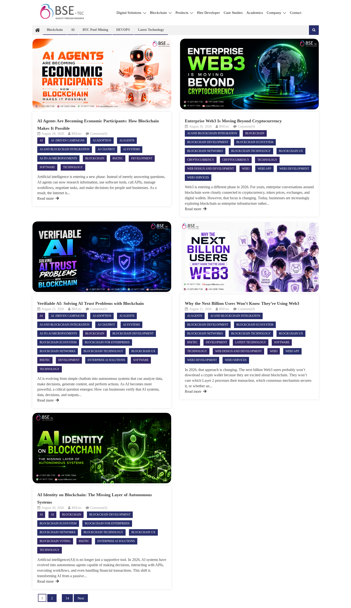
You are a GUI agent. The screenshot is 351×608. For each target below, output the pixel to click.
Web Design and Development (210, 168)
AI (72, 30)
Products (182, 13)
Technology (73, 167)
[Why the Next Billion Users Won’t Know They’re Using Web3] (249, 256)
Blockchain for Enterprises (107, 342)
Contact (295, 13)
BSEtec (77, 133)
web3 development (294, 168)
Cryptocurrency (200, 159)
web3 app (264, 168)
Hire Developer (208, 13)
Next (81, 598)
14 (67, 598)
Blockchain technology (251, 151)
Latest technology (151, 30)
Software (47, 167)
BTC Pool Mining (95, 30)
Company (274, 13)
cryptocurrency (235, 159)
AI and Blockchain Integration (65, 149)
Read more (45, 198)
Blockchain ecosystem (254, 142)
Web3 (246, 168)
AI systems (131, 149)
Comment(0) (98, 133)
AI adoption (102, 140)
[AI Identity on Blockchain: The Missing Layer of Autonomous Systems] (101, 448)
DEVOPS (123, 30)
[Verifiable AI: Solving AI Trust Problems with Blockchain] (101, 256)
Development (141, 158)
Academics (254, 13)
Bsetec (117, 158)
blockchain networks (205, 151)
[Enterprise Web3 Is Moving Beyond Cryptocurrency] (249, 74)
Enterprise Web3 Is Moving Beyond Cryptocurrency (234, 120)
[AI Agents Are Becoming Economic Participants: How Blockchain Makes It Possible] (101, 74)
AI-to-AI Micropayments (58, 158)
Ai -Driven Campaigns (68, 140)
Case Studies (233, 13)
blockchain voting (55, 541)
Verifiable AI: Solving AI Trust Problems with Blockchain (91, 303)
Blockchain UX (291, 151)
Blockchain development (207, 142)
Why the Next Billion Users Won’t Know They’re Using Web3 (242, 303)
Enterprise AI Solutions (106, 360)
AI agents (126, 140)
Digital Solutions (129, 13)
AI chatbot (106, 149)
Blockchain (159, 13)
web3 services (198, 177)
